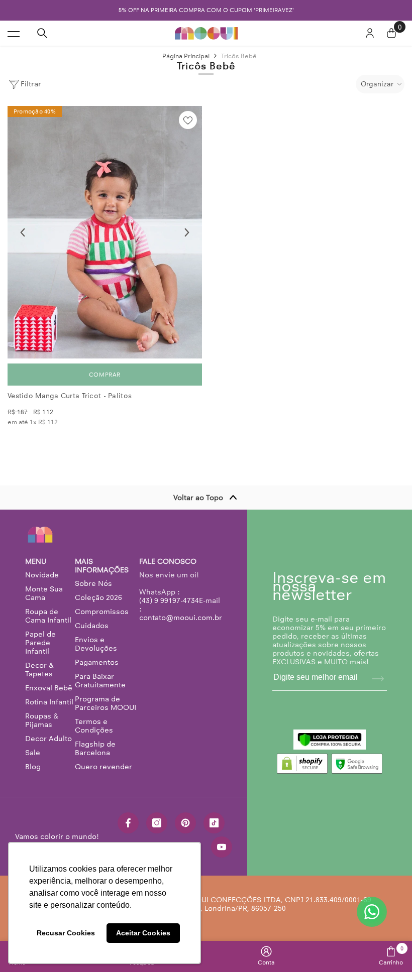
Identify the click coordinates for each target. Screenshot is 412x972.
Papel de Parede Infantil (40, 643)
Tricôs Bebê (239, 56)
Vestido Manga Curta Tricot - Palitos (70, 396)
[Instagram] (156, 822)
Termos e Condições (94, 726)
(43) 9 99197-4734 (169, 600)
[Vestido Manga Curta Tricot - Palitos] (105, 232)
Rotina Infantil (49, 701)
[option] (206, 10)
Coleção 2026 (98, 597)
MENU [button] (35, 561)
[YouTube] (221, 847)
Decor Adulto (48, 738)
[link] (266, 956)
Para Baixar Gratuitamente (100, 680)
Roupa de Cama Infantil (48, 616)
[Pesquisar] (42, 33)
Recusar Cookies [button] (66, 933)
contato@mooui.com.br (180, 617)
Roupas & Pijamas (41, 720)
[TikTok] (214, 822)
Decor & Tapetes (39, 669)
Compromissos (102, 611)
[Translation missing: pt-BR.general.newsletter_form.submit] (378, 678)
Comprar (105, 374)
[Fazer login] (370, 33)
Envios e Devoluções (96, 644)
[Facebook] (128, 822)
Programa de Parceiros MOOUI (105, 703)
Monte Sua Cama (44, 593)
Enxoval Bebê (48, 687)
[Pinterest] (185, 822)
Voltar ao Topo (198, 497)
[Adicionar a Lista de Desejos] (188, 120)
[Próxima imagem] (187, 232)
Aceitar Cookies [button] (143, 933)
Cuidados (92, 625)
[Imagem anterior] (23, 232)
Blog (33, 766)
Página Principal (186, 56)
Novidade (42, 574)
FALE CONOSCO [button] (167, 561)
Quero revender (103, 766)
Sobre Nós (93, 583)
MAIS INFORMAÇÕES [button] (102, 565)
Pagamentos (97, 662)
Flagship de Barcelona (95, 748)
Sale (32, 752)
